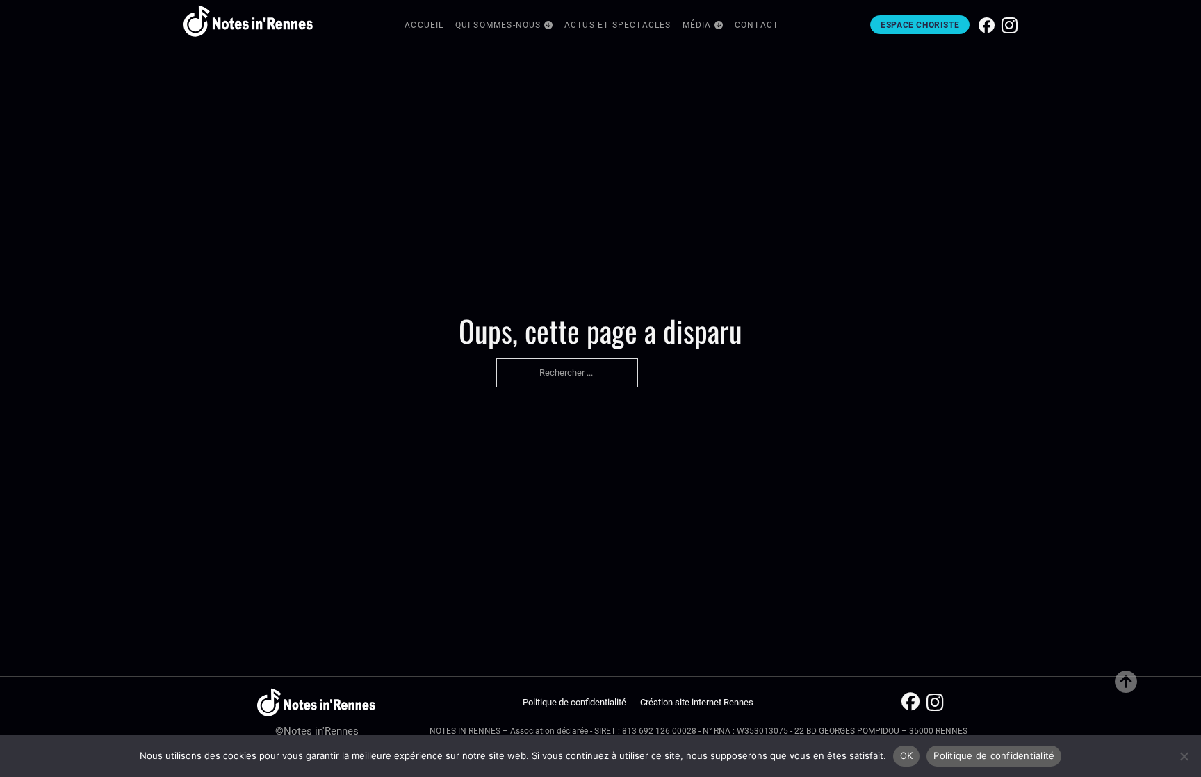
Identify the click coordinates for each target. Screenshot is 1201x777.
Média (697, 25)
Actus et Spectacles (617, 25)
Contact (756, 25)
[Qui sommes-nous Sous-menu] (548, 26)
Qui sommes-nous (498, 25)
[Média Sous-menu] (719, 26)
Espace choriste (920, 25)
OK (906, 755)
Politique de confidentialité (574, 702)
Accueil (424, 25)
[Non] (1184, 756)
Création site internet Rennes (696, 702)
